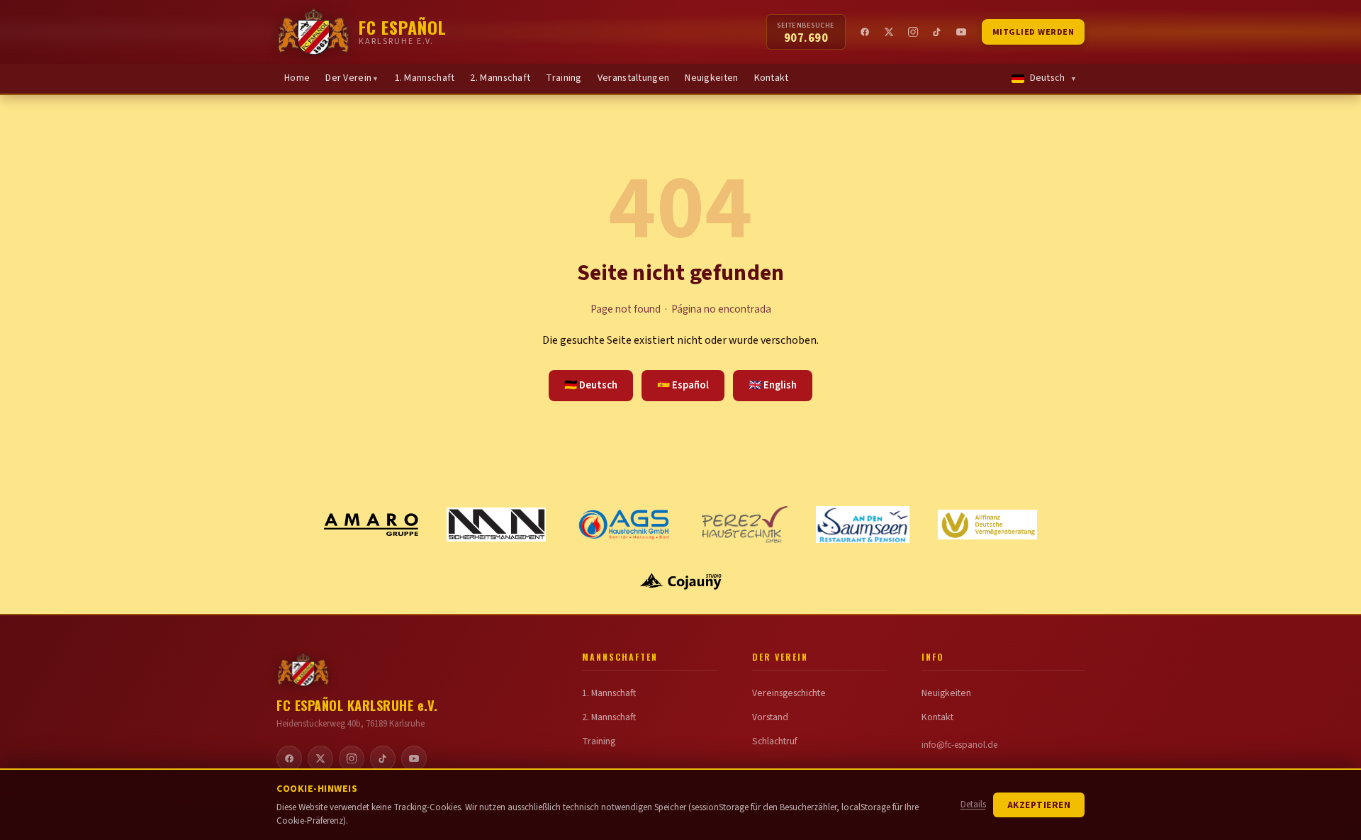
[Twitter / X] (889, 32)
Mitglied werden (1033, 32)
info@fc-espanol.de (959, 744)
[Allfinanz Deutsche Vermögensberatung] (987, 524)
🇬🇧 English (773, 385)
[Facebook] (865, 32)
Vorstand (770, 717)
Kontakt (771, 78)
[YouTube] (962, 32)
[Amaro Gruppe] (371, 524)
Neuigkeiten (711, 78)
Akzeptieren (1039, 805)
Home (297, 78)
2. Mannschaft (500, 78)
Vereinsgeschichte (789, 693)
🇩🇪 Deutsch (590, 385)
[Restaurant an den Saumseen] (862, 524)
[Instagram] (913, 32)
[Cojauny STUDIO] (680, 581)
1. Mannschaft (425, 78)
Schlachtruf (774, 741)
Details (973, 804)
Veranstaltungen (634, 78)
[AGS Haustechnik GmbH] (623, 524)
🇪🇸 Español (683, 385)
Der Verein (352, 78)
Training (563, 78)
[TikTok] (937, 32)
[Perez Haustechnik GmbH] (745, 524)
